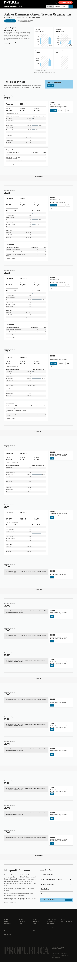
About (6, 919)
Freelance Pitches (52, 925)
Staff (5, 925)
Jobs (5, 933)
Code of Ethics (55, 953)
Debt (20, 927)
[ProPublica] (11, 2)
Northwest (36, 921)
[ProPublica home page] (26, 950)
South (34, 923)
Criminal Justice (23, 925)
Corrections (50, 923)
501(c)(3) (15, 30)
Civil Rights (22, 921)
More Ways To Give (66, 921)
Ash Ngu (25, 888)
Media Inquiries (51, 927)
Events (6, 931)
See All (20, 929)
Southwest (36, 925)
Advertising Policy (65, 955)
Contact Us (50, 85)
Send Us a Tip (51, 921)
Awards (6, 929)
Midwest (35, 919)
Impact (6, 921)
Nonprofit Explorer (10, 7)
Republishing (64, 953)
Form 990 (7, 85)
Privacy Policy (55, 955)
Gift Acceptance (56, 957)
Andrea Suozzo (10, 888)
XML (68, 110)
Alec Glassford (19, 888)
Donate (63, 919)
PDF (68, 205)
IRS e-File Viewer (20, 898)
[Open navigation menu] (56, 2)
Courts (20, 923)
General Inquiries (51, 919)
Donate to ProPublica (65, 2)
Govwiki (25, 899)
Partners (6, 927)
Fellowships (7, 934)
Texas (20, 6)
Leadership (7, 923)
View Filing (53, 110)
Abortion (21, 919)
